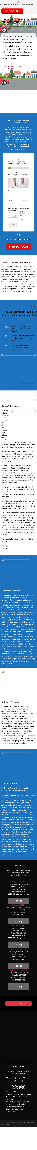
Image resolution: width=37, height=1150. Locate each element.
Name (10, 191)
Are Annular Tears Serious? (15, 1106)
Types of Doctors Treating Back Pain (18, 1094)
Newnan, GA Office (18, 905)
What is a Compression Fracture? (17, 1101)
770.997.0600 (3, 7)
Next (12, 225)
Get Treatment (12, 11)
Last (20, 197)
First (9, 197)
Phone (25, 201)
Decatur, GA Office (18, 925)
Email (10, 201)
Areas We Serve (11, 1111)
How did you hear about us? (13, 210)
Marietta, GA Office (18, 949)
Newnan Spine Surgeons (14, 1109)
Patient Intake (4, 5)
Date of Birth (24, 209)
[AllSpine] (18, 1)
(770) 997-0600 (18, 247)
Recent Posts (11, 1091)
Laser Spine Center (27, 5)
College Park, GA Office (18, 970)
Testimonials (15, 5)
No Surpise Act (5, 1124)
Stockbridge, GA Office (18, 882)
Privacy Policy (30, 1122)
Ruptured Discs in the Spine (15, 1104)
